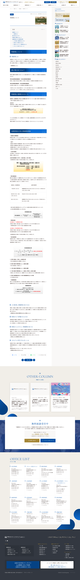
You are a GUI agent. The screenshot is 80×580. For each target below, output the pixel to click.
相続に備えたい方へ (25, 549)
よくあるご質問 (55, 551)
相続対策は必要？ (42, 549)
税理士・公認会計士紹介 (70, 557)
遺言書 (57, 76)
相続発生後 (8, 547)
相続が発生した (42, 552)
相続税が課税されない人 (17, 37)
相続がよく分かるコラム (42, 544)
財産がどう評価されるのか (18, 42)
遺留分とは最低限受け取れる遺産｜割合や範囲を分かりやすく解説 (64, 51)
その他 (57, 88)
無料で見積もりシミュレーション (13, 552)
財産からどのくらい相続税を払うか (20, 44)
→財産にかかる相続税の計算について (17, 336)
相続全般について (59, 67)
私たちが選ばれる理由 (56, 545)
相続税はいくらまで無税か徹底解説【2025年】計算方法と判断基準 (64, 39)
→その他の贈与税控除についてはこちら (18, 209)
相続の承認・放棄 (59, 78)
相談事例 (54, 549)
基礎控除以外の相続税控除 (17, 39)
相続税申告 (47, 2)
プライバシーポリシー (27, 572)
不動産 (57, 82)
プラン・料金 (66, 544)
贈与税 (57, 72)
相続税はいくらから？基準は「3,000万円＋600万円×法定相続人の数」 (64, 48)
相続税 (20, 8)
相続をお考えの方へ (55, 544)
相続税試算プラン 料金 (26, 551)
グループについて (67, 552)
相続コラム (15, 8)
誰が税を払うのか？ (16, 35)
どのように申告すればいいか (19, 46)
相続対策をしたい (42, 551)
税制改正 (57, 61)
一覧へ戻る (28, 360)
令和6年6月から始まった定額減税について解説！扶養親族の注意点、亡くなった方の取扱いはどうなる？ (60, 402)
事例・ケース (58, 86)
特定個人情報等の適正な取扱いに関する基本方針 (13, 572)
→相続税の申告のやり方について (16, 350)
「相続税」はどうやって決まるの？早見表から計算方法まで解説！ (64, 27)
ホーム (11, 8)
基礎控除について (14, 65)
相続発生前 (23, 547)
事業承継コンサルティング (26, 552)
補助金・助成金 (58, 63)
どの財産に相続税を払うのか (19, 40)
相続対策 (53, 2)
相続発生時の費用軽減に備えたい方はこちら (40, 444)
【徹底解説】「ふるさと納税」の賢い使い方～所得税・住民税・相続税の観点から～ (40, 401)
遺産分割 (57, 80)
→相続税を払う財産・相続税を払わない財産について (20, 313)
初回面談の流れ (55, 547)
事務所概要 (68, 554)
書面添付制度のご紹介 (11, 554)
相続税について (15, 32)
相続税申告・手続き (59, 84)
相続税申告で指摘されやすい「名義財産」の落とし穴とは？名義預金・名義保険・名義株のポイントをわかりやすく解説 (19, 404)
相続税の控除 (58, 69)
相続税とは (16, 34)
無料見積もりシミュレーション (70, 549)
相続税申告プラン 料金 (11, 551)
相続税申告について (11, 549)
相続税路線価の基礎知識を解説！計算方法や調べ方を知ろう (64, 56)
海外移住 (57, 65)
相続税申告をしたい (42, 554)
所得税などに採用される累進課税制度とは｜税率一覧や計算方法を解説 (64, 43)
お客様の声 (54, 552)
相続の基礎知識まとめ (43, 547)
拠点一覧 (67, 555)
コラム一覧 (41, 545)
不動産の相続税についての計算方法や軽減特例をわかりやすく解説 (64, 31)
